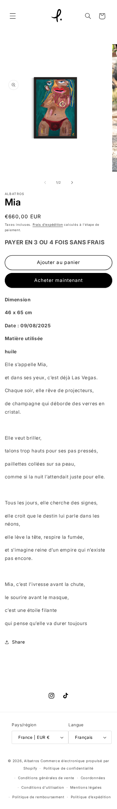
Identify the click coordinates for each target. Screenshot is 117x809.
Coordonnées (93, 778)
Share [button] (18, 642)
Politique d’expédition (91, 797)
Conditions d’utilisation (42, 787)
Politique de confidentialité (69, 768)
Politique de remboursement (38, 797)
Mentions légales (86, 787)
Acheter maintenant (58, 280)
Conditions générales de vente (46, 778)
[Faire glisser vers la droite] (72, 182)
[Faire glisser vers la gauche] (45, 182)
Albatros (31, 761)
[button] (13, 16)
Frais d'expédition (48, 225)
